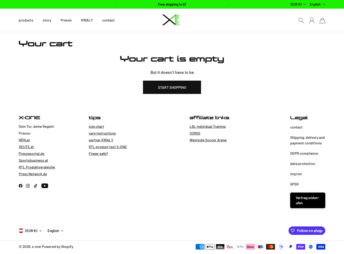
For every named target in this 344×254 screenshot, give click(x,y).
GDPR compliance (304, 153)
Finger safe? (98, 153)
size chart (96, 126)
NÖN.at (24, 140)
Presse (66, 20)
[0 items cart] (322, 20)
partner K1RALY (101, 140)
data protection (302, 163)
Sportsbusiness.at (33, 160)
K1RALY (87, 20)
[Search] (301, 20)
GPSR (294, 184)
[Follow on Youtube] (44, 185)
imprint (296, 174)
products (26, 20)
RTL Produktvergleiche (37, 167)
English (315, 4)
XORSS (195, 133)
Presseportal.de (31, 153)
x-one (36, 246)
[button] (114, 4)
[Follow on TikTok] (35, 185)
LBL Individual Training (208, 126)
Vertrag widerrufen (307, 200)
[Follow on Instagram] (28, 185)
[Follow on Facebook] (20, 185)
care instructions (102, 133)
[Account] (312, 20)
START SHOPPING (172, 87)
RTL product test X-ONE (108, 147)
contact (108, 20)
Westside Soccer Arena (208, 140)
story (47, 20)
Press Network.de (33, 174)
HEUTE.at (26, 147)
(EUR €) (31, 231)
